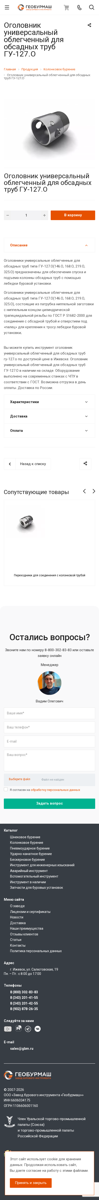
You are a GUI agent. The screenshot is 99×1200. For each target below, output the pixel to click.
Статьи (15, 940)
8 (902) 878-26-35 (24, 1009)
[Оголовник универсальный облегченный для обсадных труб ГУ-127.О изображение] (49, 129)
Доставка (18, 923)
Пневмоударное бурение (30, 848)
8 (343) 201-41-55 (24, 998)
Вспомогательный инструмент (34, 876)
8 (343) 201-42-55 (24, 1003)
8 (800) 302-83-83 (24, 992)
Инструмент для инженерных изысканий (42, 865)
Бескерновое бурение (27, 859)
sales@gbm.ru (21, 1048)
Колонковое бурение (26, 842)
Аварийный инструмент (29, 871)
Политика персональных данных (36, 951)
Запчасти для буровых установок (36, 887)
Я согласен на (45, 790)
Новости (16, 917)
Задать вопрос (49, 803)
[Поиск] (91, 7)
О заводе (17, 906)
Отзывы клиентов (24, 934)
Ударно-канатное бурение (31, 854)
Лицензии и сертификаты (30, 912)
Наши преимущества (26, 928)
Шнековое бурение (25, 837)
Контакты (17, 945)
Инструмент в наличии (28, 882)
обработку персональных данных (55, 790)
